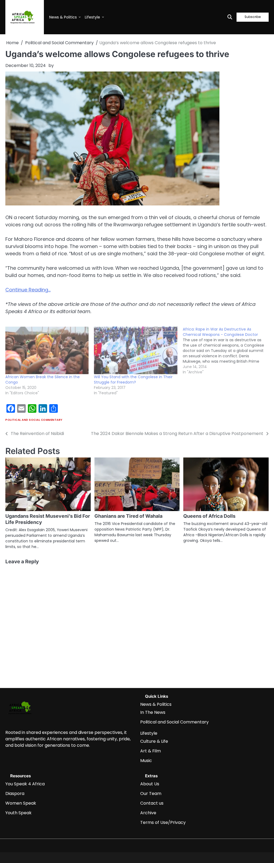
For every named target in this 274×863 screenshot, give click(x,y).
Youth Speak (18, 813)
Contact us (151, 803)
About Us (149, 784)
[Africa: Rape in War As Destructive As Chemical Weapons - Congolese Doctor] (227, 351)
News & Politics (63, 17)
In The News (152, 712)
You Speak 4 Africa (25, 784)
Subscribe (253, 17)
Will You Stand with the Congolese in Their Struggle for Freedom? (133, 379)
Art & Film (150, 751)
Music (146, 760)
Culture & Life (154, 741)
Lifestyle (92, 17)
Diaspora (14, 793)
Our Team (150, 793)
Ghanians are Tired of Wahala (128, 516)
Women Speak (20, 803)
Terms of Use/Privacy (163, 822)
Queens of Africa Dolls (209, 516)
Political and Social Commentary (34, 419)
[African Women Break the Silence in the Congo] (47, 350)
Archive (148, 813)
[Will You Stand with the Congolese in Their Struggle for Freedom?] (135, 350)
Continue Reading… (28, 289)
